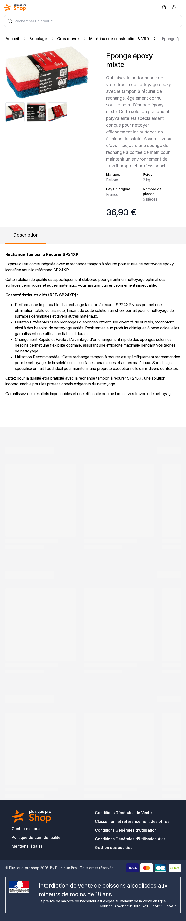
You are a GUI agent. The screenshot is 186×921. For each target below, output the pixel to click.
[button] (164, 7)
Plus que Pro (66, 868)
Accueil (12, 38)
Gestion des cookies (113, 847)
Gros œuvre (68, 38)
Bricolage (38, 38)
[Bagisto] (15, 7)
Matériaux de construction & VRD (119, 38)
